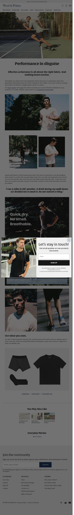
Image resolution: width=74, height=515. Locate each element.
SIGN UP (54, 263)
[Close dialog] (69, 240)
